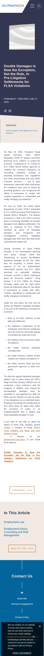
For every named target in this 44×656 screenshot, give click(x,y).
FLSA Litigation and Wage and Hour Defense (22, 132)
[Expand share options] (5, 111)
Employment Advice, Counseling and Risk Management (16, 532)
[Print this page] (10, 111)
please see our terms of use (20, 637)
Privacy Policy (22, 617)
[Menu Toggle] (32, 6)
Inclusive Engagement (22, 604)
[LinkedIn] (22, 593)
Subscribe (22, 598)
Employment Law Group (14, 439)
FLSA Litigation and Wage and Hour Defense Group (22, 432)
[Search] (39, 6)
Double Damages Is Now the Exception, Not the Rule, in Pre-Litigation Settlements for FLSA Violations (22, 456)
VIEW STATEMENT (22, 653)
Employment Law (14, 522)
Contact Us (22, 576)
